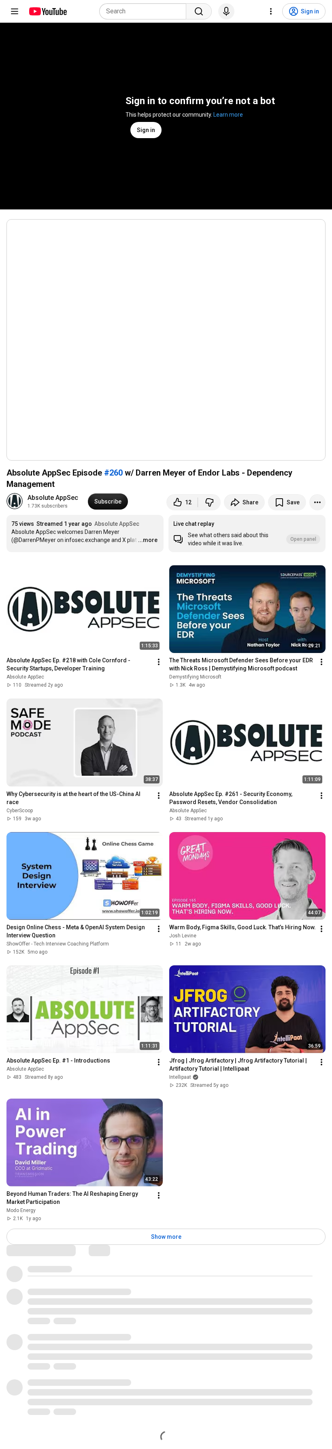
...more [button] (147, 540)
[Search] (199, 11)
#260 (113, 473)
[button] (247, 533)
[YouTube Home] (47, 11)
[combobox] (145, 11)
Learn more (228, 114)
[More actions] (317, 502)
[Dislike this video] (209, 502)
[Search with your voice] (226, 11)
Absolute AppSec (53, 497)
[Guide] (14, 11)
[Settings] (271, 11)
